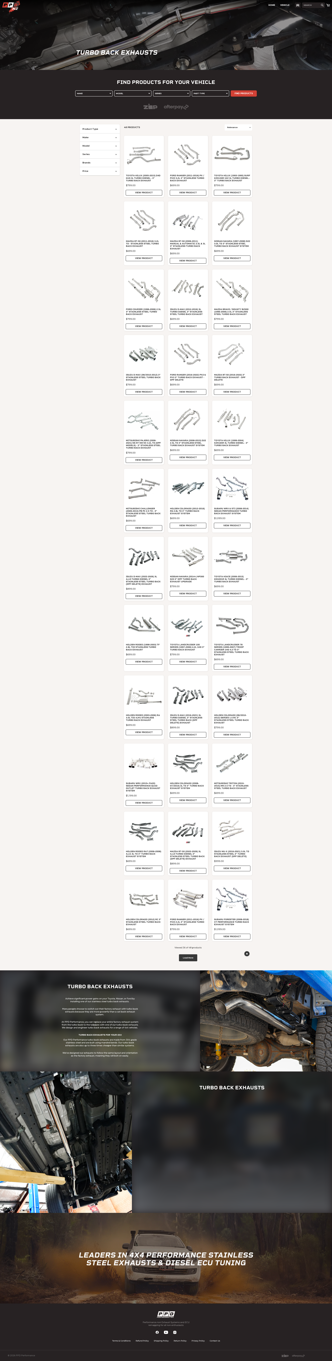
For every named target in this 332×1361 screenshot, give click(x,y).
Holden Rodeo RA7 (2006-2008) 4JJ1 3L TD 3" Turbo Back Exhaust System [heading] (143, 854)
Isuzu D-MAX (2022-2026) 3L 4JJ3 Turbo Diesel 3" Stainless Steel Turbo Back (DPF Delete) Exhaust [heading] (143, 580)
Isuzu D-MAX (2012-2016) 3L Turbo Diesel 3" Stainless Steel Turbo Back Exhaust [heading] (186, 311)
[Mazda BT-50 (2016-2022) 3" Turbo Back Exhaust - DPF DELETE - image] (232, 355)
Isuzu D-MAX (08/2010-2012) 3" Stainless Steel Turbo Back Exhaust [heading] (143, 377)
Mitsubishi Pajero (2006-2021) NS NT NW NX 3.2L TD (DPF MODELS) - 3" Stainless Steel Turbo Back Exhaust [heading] (143, 444)
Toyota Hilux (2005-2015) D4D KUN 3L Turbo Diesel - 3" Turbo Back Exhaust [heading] (143, 178)
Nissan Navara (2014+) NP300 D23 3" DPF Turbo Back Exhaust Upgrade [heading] (187, 579)
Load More (188, 958)
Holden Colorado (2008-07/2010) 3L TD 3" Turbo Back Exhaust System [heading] (187, 785)
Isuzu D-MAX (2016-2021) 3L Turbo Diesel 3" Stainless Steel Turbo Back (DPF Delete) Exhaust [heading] (186, 719)
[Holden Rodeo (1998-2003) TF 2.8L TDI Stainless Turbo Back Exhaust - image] (144, 625)
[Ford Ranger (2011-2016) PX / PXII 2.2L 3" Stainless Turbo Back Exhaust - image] (188, 900)
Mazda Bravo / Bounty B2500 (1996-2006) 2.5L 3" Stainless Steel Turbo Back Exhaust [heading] (231, 311)
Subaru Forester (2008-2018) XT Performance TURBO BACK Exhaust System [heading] (231, 922)
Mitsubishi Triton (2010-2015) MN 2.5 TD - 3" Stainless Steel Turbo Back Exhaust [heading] (231, 785)
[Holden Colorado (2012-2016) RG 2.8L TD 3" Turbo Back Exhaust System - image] (188, 489)
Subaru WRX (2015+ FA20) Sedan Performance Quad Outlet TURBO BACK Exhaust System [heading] (143, 787)
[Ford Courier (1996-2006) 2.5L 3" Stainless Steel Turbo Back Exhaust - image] (144, 289)
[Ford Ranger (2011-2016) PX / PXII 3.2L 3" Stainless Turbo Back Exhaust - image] (188, 156)
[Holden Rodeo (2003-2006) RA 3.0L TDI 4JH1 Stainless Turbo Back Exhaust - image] (144, 695)
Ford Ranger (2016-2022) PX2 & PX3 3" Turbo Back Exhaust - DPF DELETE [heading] (188, 377)
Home (271, 5)
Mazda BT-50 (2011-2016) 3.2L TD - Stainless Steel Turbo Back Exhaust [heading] (142, 243)
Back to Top (247, 953)
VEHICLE (284, 5)
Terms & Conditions (121, 1341)
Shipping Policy (161, 1341)
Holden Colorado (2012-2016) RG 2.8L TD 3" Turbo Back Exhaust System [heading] (187, 511)
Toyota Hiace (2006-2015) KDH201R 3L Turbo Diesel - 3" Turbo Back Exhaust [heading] (231, 579)
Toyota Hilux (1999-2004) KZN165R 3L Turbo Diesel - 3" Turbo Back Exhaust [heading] (231, 443)
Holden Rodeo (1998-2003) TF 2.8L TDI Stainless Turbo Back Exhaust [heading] (143, 647)
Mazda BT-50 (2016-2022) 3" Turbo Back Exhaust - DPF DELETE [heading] (229, 377)
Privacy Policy (198, 1341)
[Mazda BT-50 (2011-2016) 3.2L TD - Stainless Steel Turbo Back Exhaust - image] (144, 221)
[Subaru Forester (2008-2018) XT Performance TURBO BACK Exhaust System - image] (232, 900)
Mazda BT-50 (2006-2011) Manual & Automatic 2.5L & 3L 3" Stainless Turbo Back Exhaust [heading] (187, 245)
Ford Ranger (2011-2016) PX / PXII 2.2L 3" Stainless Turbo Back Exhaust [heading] (187, 922)
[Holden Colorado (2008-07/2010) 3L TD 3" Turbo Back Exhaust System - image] (188, 763)
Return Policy (180, 1341)
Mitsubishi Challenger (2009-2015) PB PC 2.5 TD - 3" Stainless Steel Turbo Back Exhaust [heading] (143, 512)
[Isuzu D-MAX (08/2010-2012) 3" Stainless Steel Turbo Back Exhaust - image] (144, 355)
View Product (144, 192)
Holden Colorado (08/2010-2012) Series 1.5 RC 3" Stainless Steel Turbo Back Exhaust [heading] (231, 719)
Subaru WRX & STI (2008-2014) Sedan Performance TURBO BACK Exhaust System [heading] (231, 511)
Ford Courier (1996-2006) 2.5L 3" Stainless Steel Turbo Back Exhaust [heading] (143, 311)
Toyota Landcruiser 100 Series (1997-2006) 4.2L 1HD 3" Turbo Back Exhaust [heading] (187, 647)
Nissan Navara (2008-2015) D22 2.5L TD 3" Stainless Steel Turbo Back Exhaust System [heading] (188, 443)
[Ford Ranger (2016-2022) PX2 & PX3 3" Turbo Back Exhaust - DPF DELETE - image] (188, 355)
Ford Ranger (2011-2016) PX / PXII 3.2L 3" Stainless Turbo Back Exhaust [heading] (187, 178)
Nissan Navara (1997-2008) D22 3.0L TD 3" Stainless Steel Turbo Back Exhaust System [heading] (232, 243)
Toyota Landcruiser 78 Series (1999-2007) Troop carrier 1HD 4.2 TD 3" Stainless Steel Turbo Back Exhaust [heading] (231, 649)
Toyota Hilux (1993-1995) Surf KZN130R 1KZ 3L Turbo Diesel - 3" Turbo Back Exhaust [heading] (232, 178)
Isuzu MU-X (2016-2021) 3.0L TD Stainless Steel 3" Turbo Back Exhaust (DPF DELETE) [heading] (231, 854)
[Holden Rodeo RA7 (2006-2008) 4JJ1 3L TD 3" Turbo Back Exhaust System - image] (144, 832)
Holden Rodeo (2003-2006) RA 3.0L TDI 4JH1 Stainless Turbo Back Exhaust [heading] (143, 717)
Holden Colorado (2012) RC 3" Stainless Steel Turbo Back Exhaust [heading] (143, 922)
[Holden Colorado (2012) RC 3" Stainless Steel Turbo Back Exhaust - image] (144, 900)
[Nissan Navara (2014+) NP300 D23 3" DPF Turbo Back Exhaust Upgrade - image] (188, 557)
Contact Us (215, 1341)
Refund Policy (142, 1341)
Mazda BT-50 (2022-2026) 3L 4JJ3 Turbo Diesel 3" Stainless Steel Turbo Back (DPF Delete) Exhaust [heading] (187, 855)
